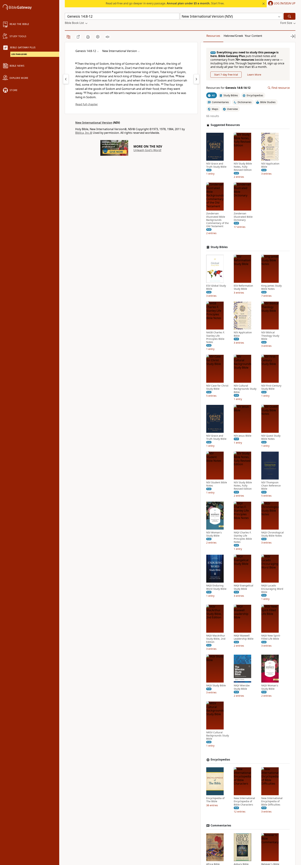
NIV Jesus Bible (242, 435)
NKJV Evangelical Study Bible (243, 587)
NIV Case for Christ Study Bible (217, 387)
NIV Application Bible (270, 165)
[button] (281, 3)
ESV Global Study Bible (216, 287)
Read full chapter (86, 104)
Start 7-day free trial (226, 74)
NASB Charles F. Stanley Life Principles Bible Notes (215, 337)
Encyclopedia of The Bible (215, 800)
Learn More (254, 74)
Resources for (228, 88)
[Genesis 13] (66, 79)
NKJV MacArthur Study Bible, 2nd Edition (215, 638)
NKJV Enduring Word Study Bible (216, 587)
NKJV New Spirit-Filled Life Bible (271, 637)
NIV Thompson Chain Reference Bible (271, 485)
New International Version (93, 123)
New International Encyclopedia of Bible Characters (244, 801)
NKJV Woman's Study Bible (269, 687)
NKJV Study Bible (216, 685)
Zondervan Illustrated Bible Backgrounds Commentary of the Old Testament (217, 220)
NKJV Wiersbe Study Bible (242, 687)
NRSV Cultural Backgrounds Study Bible (217, 735)
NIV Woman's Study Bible (214, 534)
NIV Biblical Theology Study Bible (270, 335)
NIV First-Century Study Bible (271, 387)
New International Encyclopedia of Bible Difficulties (272, 801)
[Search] (289, 16)
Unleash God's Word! (147, 150)
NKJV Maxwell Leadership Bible (243, 637)
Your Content (253, 36)
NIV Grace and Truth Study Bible (216, 165)
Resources (213, 36)
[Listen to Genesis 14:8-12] (107, 37)
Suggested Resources (225, 125)
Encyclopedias (220, 759)
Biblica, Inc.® (83, 133)
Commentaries (221, 825)
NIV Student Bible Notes (216, 484)
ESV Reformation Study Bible (243, 287)
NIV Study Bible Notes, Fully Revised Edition (243, 166)
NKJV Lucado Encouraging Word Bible (272, 588)
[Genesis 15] (196, 79)
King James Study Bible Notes (271, 287)
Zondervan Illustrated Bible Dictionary (243, 216)
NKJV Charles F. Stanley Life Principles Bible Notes (243, 537)
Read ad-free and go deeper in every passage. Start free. (165, 3)
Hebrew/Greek (233, 36)
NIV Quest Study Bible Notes (270, 437)
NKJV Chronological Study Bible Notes (272, 534)
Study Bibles (219, 247)
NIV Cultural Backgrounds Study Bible (245, 389)
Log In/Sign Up (284, 3)
